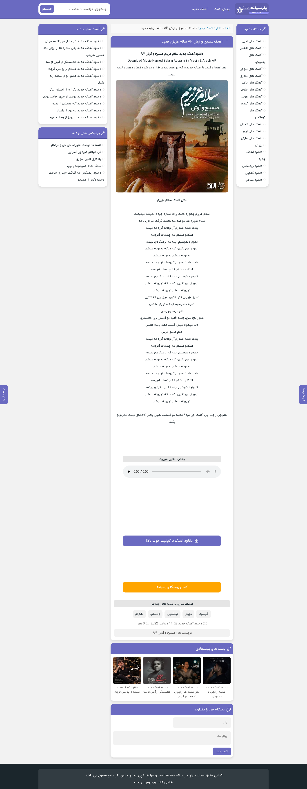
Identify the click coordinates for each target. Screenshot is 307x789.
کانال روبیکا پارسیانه (171, 587)
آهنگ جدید (199, 9)
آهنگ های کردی (251, 104)
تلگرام (139, 614)
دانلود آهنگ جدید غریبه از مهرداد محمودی (72, 41)
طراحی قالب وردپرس (159, 782)
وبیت (138, 782)
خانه (228, 28)
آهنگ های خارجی (251, 90)
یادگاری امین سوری (88, 159)
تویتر (188, 614)
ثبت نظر (222, 751)
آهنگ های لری (252, 131)
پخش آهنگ (222, 9)
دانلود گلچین (253, 173)
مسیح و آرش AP (164, 633)
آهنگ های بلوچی (251, 69)
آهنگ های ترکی (252, 83)
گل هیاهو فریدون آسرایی (84, 152)
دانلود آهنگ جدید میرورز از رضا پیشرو (75, 117)
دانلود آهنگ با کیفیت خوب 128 (169, 540)
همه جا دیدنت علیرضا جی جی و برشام (76, 145)
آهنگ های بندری (251, 76)
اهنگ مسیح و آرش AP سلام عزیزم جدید (192, 41)
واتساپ (155, 614)
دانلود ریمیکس (252, 166)
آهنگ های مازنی (251, 138)
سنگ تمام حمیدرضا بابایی (84, 166)
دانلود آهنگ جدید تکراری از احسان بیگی (75, 90)
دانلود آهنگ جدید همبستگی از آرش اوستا (73, 62)
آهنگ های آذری (252, 41)
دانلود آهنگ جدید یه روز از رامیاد (79, 111)
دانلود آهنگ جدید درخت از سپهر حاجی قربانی (71, 97)
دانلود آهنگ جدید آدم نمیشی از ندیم (76, 104)
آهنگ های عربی (251, 97)
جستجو (47, 9)
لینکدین (172, 614)
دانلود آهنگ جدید (210, 28)
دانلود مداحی (253, 180)
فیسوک (203, 614)
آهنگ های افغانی (251, 48)
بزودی (258, 145)
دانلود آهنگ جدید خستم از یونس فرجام (74, 69)
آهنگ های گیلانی (251, 124)
